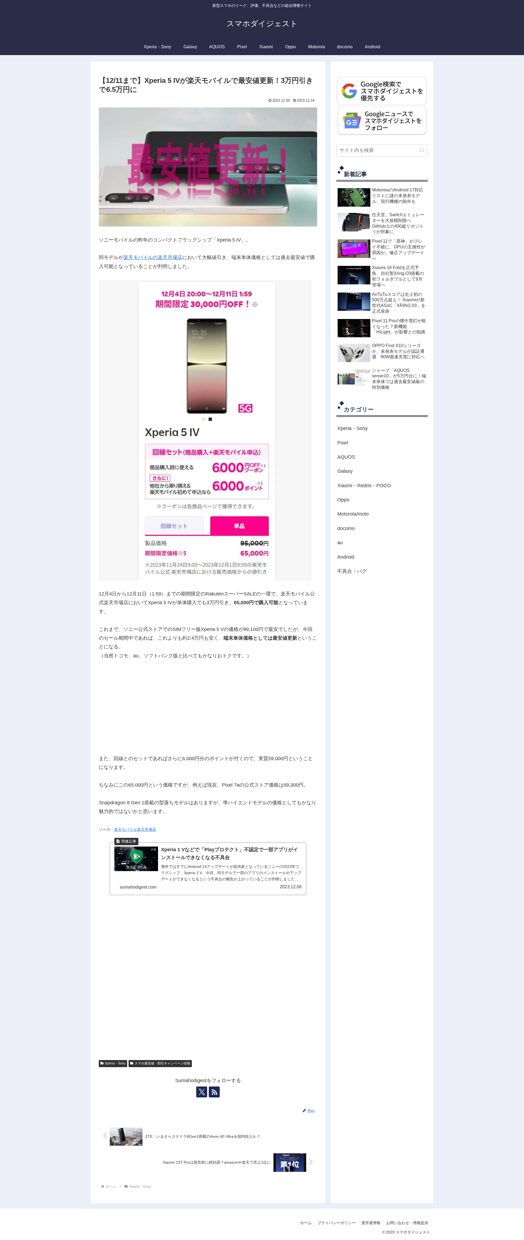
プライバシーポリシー (336, 1223)
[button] (422, 150)
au (340, 542)
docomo (346, 528)
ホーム (306, 1223)
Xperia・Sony (115, 1063)
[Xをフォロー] (201, 1091)
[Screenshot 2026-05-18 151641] (382, 120)
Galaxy (345, 471)
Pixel (342, 442)
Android (345, 556)
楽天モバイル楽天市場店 (135, 829)
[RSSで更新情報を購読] (214, 1091)
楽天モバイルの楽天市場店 (152, 257)
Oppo (343, 499)
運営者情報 (370, 1223)
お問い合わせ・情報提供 (407, 1223)
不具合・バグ (352, 571)
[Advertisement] (208, 707)
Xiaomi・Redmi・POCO (364, 485)
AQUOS (346, 457)
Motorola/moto (353, 514)
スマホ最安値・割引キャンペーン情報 (162, 1063)
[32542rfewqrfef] (382, 90)
